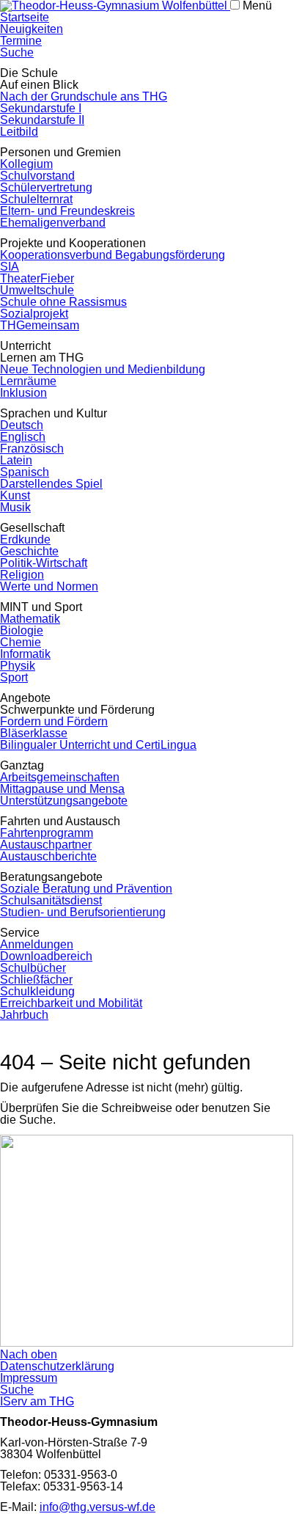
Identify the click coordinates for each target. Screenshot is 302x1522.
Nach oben (28, 1354)
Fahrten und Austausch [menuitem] (60, 821)
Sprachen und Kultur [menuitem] (53, 413)
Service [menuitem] (20, 932)
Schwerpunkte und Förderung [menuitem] (77, 709)
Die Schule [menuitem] (29, 73)
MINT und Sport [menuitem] (41, 607)
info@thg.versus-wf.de (97, 1507)
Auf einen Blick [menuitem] (39, 84)
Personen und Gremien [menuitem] (60, 152)
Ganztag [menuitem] (22, 765)
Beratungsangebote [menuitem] (51, 877)
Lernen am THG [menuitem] (42, 357)
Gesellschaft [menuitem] (32, 528)
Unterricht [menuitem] (25, 346)
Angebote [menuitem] (25, 698)
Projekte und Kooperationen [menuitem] (73, 243)
